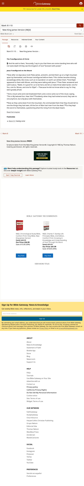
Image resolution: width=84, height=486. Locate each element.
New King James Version (16, 141)
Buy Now (21, 256)
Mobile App (31, 350)
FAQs (29, 373)
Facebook (30, 448)
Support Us (31, 362)
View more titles (42, 264)
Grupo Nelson (32, 423)
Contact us (31, 384)
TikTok (29, 457)
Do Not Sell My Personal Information (42, 393)
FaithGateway (32, 412)
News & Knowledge (34, 345)
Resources (14, 39)
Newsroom (31, 359)
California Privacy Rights (37, 390)
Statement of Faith (34, 348)
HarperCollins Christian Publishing (40, 420)
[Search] (80, 25)
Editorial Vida (32, 426)
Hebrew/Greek (27, 39)
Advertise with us (33, 381)
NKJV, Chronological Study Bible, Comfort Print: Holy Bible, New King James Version (28, 236)
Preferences (31, 476)
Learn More (29, 175)
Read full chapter (13, 112)
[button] (80, 3)
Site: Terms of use (33, 398)
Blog (28, 356)
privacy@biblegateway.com (68, 328)
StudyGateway (32, 415)
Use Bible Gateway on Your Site (39, 378)
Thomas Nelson (33, 429)
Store (29, 353)
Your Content (39, 39)
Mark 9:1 (12, 121)
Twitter (29, 460)
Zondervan (31, 435)
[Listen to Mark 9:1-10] (31, 46)
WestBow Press (33, 432)
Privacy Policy (44, 328)
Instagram (31, 451)
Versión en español (34, 473)
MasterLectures (33, 437)
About (29, 342)
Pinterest (30, 454)
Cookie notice (32, 395)
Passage (5, 39)
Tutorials (30, 375)
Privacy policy (32, 387)
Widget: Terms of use (35, 401)
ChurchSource (32, 418)
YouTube (30, 463)
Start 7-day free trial (13, 175)
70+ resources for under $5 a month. (41, 9)
